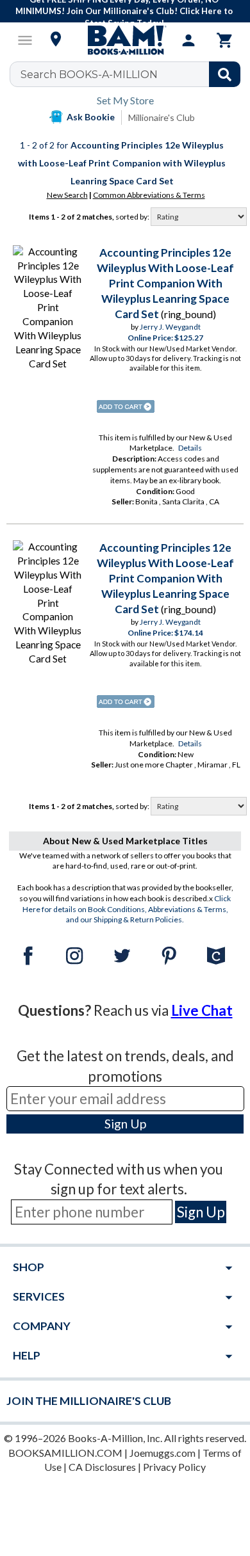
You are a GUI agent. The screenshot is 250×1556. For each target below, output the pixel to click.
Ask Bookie (91, 116)
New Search (67, 195)
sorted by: (133, 216)
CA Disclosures (102, 1467)
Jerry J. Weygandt (170, 327)
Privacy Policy (174, 1467)
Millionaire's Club (161, 117)
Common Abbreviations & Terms (149, 195)
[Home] (125, 40)
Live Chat (202, 1010)
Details (190, 448)
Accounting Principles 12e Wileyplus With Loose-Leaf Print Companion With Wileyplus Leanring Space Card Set (165, 283)
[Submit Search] (224, 74)
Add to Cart (125, 406)
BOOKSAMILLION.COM (65, 1453)
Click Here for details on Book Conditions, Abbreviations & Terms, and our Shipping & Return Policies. (126, 909)
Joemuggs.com (162, 1453)
